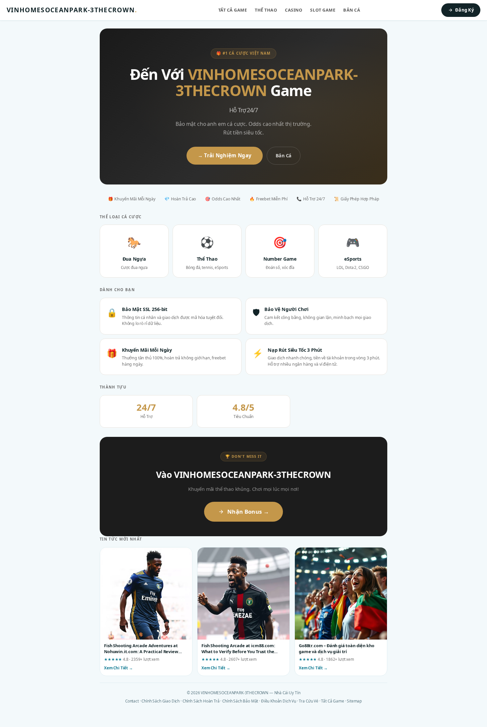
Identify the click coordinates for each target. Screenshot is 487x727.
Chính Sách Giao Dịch (160, 700)
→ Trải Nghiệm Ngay (224, 155)
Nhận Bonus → (248, 511)
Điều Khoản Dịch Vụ (278, 700)
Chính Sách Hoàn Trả (201, 700)
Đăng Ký (464, 10)
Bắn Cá (351, 10)
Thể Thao (266, 10)
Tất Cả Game (232, 10)
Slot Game (322, 10)
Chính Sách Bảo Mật (240, 700)
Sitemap (354, 700)
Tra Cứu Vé (308, 700)
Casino (293, 10)
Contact (132, 700)
